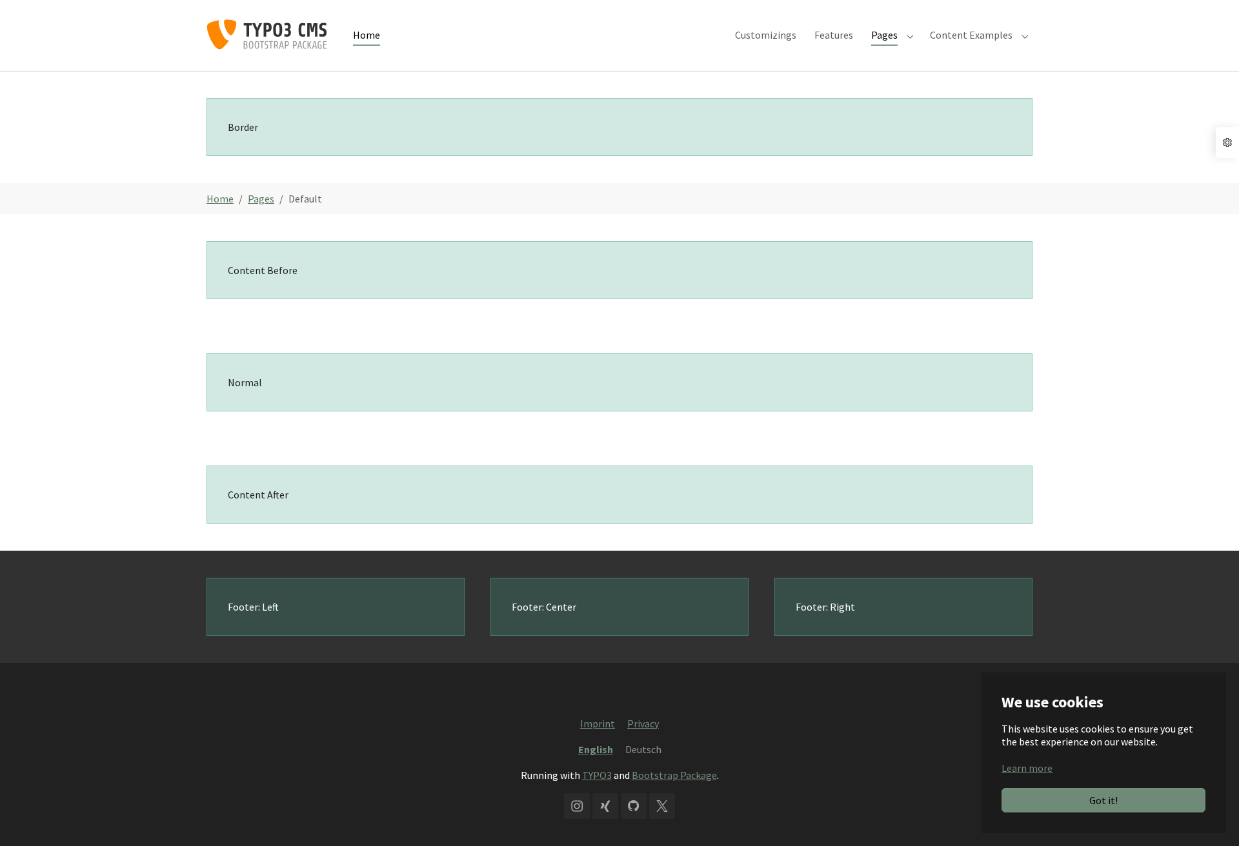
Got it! (1103, 800)
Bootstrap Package (674, 775)
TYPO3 (597, 775)
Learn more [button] (1027, 768)
